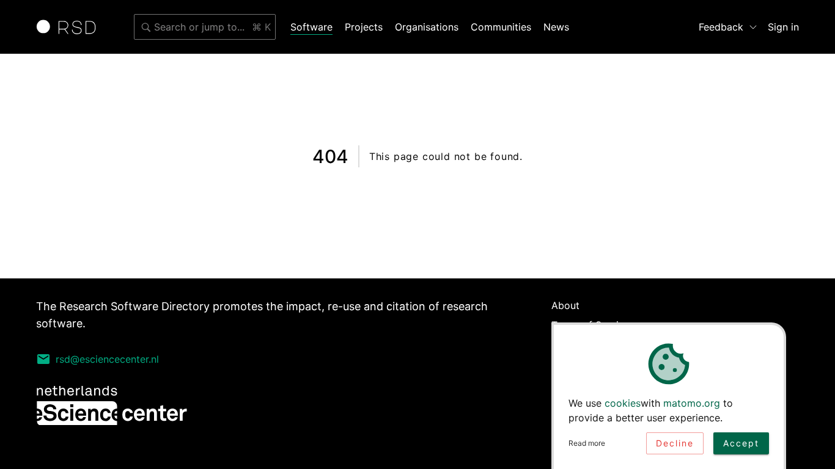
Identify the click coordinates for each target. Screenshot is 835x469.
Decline (675, 443)
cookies (623, 403)
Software (311, 27)
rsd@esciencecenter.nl (107, 359)
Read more (586, 443)
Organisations (426, 27)
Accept (741, 443)
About (565, 305)
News (556, 27)
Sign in (783, 27)
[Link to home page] (70, 27)
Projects (364, 27)
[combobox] (205, 27)
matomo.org (691, 403)
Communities (501, 27)
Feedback (721, 27)
